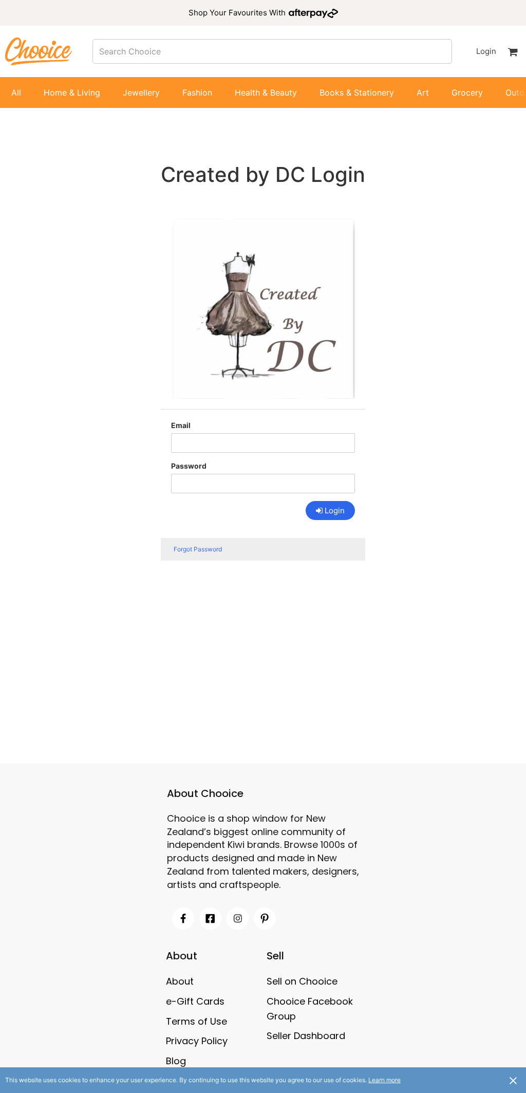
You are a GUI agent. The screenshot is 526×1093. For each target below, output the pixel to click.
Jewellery (141, 92)
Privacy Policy (197, 1040)
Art (423, 92)
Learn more (384, 1080)
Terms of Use (196, 1021)
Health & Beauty (266, 92)
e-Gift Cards (195, 1001)
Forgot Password (198, 549)
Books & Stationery (357, 92)
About (180, 981)
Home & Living (72, 92)
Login (486, 51)
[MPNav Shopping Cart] (512, 51)
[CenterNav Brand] (38, 51)
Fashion (197, 92)
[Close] (513, 1080)
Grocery (467, 92)
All (16, 92)
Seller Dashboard (306, 1035)
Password (188, 465)
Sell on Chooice (302, 981)
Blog (176, 1060)
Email (181, 425)
